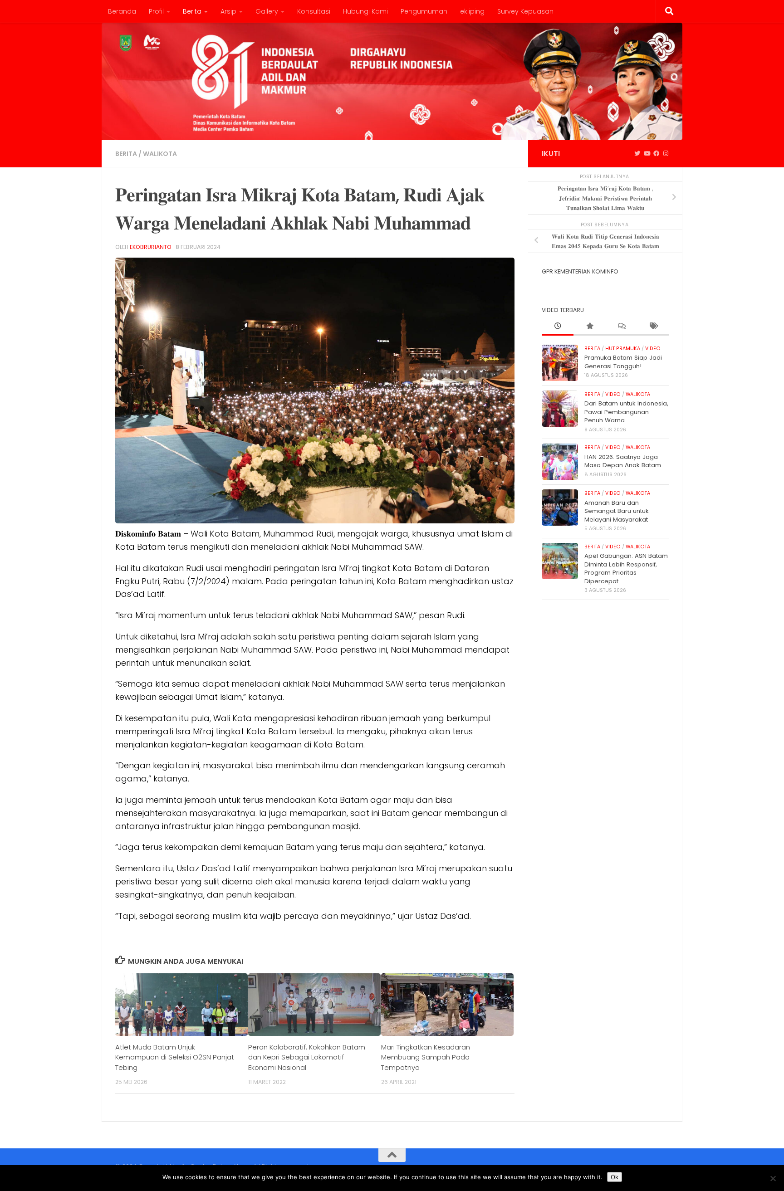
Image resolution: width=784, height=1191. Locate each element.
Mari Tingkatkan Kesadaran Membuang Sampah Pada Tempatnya (425, 1057)
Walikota (160, 153)
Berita (192, 11)
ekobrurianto (151, 247)
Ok (614, 1177)
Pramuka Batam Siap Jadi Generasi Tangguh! (623, 361)
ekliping (472, 11)
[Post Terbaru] (557, 326)
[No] (772, 1178)
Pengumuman (424, 11)
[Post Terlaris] (589, 326)
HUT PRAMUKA (622, 348)
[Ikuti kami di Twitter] (637, 153)
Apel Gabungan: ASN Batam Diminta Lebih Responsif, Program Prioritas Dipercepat (626, 568)
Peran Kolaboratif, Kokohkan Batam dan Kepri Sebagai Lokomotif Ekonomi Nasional (306, 1057)
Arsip (228, 11)
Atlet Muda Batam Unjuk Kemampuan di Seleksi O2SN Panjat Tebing (174, 1057)
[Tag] (653, 326)
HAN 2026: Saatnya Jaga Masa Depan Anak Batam (622, 461)
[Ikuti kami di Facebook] (656, 153)
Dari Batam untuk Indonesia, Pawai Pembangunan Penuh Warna (626, 412)
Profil (156, 11)
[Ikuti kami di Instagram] (666, 153)
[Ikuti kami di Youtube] (647, 153)
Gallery (266, 11)
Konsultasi (313, 11)
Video (653, 348)
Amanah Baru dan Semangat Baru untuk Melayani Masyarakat (616, 511)
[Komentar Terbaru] (621, 326)
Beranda (122, 11)
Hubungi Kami (365, 11)
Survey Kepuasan (525, 11)
